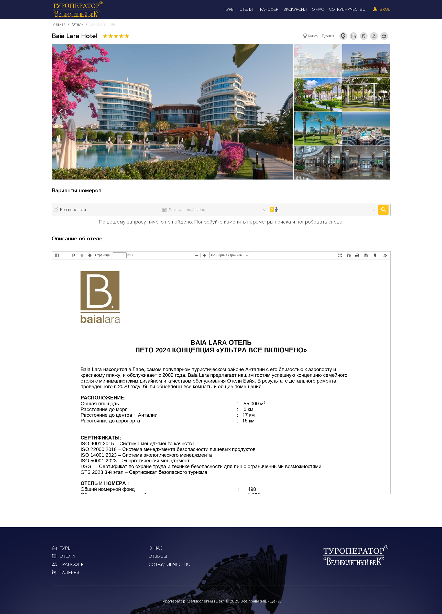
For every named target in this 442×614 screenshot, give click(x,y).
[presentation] (61, 112)
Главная (58, 24)
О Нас (318, 9)
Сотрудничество (347, 9)
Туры (229, 9)
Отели (246, 9)
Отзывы (158, 556)
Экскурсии (295, 9)
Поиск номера (383, 210)
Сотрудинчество (170, 564)
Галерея (69, 572)
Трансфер (268, 9)
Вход (385, 9)
